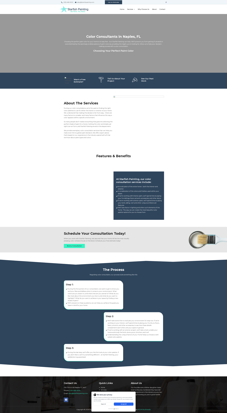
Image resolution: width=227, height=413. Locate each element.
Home (122, 9)
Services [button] (130, 9)
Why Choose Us (143, 9)
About (154, 9)
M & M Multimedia (144, 409)
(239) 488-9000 (74, 390)
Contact (162, 9)
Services (103, 390)
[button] (113, 2)
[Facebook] (166, 2)
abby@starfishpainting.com (78, 393)
